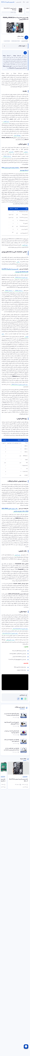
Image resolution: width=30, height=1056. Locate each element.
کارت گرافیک (6, 121)
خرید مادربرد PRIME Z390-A (21, 277)
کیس (18, 262)
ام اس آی (11, 152)
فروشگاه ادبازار (17, 135)
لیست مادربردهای (10, 640)
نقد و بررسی (24, 41)
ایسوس (26, 152)
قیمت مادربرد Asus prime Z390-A (9, 633)
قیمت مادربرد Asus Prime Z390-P (20, 629)
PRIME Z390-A (7, 156)
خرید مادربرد (25, 245)
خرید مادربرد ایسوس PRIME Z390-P (20, 384)
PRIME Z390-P (8, 290)
